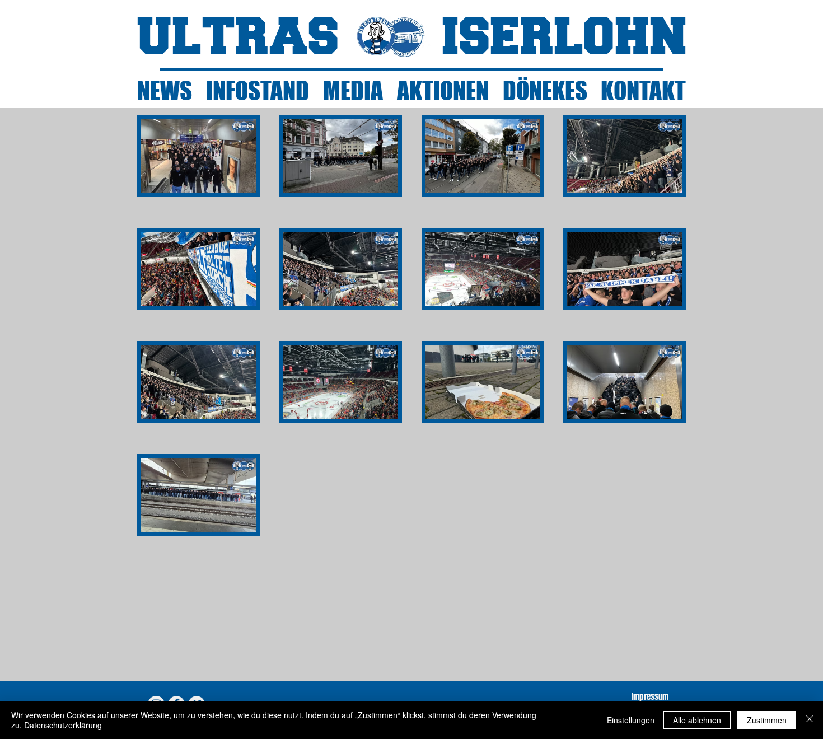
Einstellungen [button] (630, 720)
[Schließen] (809, 720)
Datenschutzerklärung (63, 725)
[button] (198, 155)
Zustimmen (767, 720)
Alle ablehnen (697, 720)
